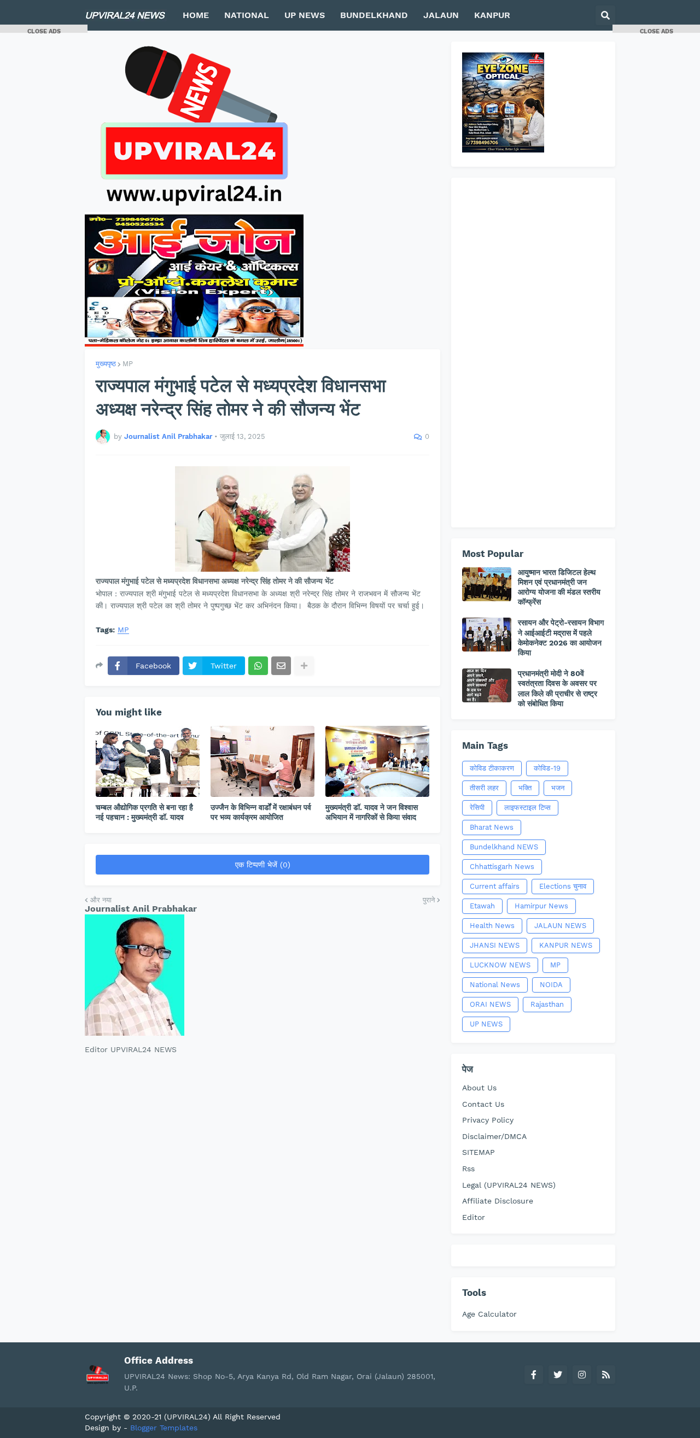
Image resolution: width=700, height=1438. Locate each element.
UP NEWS (486, 1024)
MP (127, 363)
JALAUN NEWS (560, 926)
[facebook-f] (533, 1374)
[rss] (606, 1374)
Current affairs (495, 886)
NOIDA (551, 985)
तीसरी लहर (484, 788)
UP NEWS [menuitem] (304, 15)
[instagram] (582, 1374)
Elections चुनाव (562, 886)
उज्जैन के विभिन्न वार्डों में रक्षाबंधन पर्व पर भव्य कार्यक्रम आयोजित (261, 812)
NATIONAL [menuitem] (246, 15)
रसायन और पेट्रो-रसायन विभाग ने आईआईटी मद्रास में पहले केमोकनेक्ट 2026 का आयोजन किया (561, 637)
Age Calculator (489, 1314)
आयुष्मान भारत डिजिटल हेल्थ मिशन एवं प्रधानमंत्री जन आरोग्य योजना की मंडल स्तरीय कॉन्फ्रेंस (559, 587)
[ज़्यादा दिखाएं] (304, 665)
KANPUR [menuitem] (492, 15)
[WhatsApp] (258, 665)
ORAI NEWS (490, 1004)
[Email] (281, 665)
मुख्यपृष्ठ (106, 363)
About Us (479, 1087)
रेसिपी (477, 807)
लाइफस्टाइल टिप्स (527, 807)
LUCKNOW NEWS (500, 965)
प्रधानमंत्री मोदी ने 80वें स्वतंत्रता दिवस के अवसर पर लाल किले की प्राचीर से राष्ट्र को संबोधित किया (557, 688)
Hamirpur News (541, 906)
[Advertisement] (533, 352)
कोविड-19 (547, 768)
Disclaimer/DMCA (494, 1136)
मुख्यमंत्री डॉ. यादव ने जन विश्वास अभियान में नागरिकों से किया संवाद (371, 812)
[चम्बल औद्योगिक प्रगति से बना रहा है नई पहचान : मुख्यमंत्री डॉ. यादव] (148, 761)
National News (495, 985)
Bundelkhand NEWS (504, 847)
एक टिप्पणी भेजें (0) (262, 864)
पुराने (429, 899)
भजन (557, 788)
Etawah (482, 906)
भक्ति (525, 788)
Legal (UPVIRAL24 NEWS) (509, 1185)
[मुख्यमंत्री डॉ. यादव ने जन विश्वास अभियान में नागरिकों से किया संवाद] (377, 761)
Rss (468, 1168)
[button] (605, 15)
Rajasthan (547, 1004)
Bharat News (492, 827)
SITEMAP (478, 1152)
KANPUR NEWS (565, 945)
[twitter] (558, 1374)
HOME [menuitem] (196, 15)
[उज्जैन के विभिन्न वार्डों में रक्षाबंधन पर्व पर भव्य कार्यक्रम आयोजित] (262, 761)
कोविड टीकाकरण (492, 768)
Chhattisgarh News (502, 866)
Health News (492, 926)
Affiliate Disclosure (497, 1200)
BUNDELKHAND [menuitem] (374, 15)
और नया (101, 899)
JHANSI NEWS (495, 945)
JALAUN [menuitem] (441, 15)
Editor (473, 1217)
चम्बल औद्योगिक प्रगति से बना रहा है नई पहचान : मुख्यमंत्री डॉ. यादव (144, 812)
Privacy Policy (488, 1120)
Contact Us (483, 1104)
